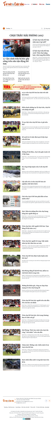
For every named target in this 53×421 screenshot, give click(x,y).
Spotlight (47, 407)
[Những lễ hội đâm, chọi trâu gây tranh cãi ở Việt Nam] (11, 157)
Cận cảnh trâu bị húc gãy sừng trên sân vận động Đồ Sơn (16, 61)
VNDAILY (34, 4)
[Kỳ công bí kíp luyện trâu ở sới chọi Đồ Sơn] (11, 171)
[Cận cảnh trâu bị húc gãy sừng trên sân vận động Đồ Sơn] (16, 48)
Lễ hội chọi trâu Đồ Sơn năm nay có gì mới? (41, 41)
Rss (49, 400)
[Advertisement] (26, 17)
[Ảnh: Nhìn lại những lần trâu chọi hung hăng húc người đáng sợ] (11, 216)
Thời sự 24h (32, 407)
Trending (8, 28)
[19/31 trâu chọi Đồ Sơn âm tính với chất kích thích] (11, 97)
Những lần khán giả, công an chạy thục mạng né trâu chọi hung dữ (35, 287)
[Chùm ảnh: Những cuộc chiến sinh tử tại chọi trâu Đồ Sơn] (11, 350)
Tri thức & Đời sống (40, 407)
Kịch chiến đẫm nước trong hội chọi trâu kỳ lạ (35, 361)
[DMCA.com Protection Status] (26, 419)
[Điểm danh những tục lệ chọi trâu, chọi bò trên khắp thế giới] (11, 112)
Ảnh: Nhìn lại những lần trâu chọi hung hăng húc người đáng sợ (35, 212)
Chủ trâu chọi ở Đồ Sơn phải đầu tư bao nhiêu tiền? (35, 198)
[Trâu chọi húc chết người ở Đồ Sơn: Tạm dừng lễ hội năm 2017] (11, 231)
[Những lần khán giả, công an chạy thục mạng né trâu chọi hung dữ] (11, 290)
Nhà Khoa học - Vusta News (14, 407)
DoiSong (41, 4)
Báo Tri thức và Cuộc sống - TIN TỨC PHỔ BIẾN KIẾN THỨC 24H (13, 4)
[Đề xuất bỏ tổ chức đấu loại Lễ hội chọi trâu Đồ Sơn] (11, 142)
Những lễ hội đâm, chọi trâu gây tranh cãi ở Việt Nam (36, 153)
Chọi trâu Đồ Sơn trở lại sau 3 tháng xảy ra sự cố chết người (8, 80)
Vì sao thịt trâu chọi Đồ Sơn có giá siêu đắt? (35, 123)
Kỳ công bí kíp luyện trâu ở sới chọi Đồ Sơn (35, 168)
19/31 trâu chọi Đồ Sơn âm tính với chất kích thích (35, 94)
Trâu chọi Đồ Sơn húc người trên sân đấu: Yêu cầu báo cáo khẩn (36, 302)
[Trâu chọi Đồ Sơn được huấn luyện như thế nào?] (11, 260)
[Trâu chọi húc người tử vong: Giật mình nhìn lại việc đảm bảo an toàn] (11, 246)
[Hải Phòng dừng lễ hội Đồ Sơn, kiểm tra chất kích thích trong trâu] (11, 275)
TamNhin (48, 4)
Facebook (46, 400)
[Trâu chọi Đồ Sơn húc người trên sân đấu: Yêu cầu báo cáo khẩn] (11, 305)
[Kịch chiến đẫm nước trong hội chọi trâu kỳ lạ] (11, 364)
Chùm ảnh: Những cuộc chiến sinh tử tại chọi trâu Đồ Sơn (35, 346)
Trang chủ (4, 28)
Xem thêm (11, 28)
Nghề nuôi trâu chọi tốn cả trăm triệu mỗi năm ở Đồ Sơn (24, 80)
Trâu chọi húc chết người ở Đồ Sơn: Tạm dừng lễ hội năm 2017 (35, 227)
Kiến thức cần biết (25, 407)
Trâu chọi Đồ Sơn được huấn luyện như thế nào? (35, 257)
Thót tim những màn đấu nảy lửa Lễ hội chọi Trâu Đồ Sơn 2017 (9, 73)
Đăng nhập (47, 28)
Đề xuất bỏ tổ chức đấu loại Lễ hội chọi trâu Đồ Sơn (35, 138)
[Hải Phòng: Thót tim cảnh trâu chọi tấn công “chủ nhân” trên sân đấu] (11, 335)
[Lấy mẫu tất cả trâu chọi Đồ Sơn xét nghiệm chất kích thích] (11, 186)
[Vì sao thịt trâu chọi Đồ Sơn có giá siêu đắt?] (11, 127)
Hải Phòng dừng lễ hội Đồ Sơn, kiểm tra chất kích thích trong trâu (35, 272)
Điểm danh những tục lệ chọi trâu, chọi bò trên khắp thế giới (36, 108)
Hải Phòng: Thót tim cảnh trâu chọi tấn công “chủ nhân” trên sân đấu (35, 331)
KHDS (27, 4)
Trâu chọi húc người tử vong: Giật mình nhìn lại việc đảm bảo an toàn (35, 242)
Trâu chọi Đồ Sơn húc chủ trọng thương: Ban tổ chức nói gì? (35, 316)
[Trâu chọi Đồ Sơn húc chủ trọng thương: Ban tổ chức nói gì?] (11, 320)
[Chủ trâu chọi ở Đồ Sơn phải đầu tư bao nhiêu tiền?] (11, 201)
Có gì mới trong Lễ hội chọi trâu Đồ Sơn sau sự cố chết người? (23, 73)
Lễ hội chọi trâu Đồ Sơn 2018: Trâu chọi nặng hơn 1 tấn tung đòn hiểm (41, 53)
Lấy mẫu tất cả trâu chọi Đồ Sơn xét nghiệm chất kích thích (34, 183)
